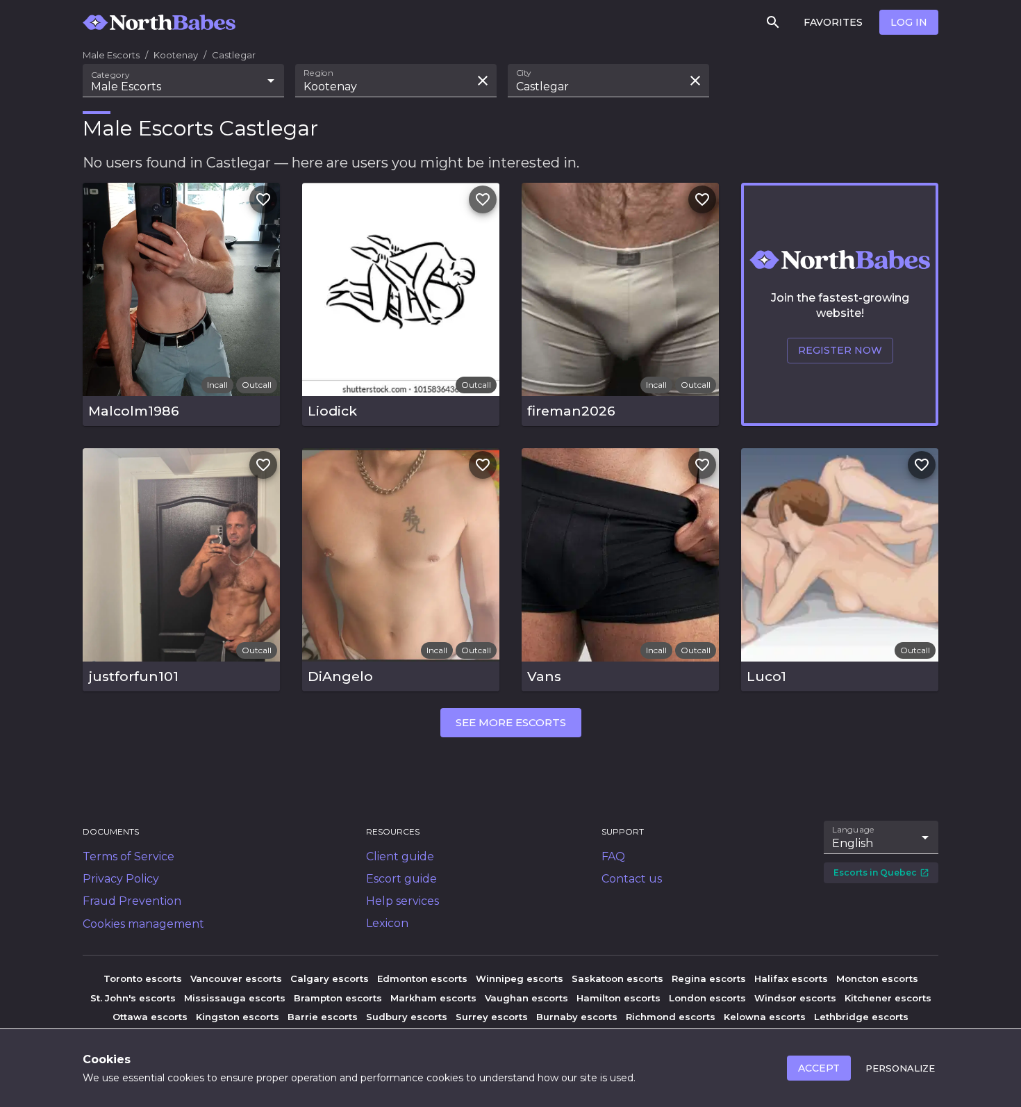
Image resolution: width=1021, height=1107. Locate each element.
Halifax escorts (791, 978)
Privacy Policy (121, 878)
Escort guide (401, 878)
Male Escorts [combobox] (126, 86)
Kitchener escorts (888, 997)
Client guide (400, 856)
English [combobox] (852, 843)
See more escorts (511, 722)
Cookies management (143, 923)
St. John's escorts (133, 997)
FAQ (613, 856)
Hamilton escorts (618, 997)
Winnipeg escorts (519, 978)
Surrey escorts (492, 1016)
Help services (402, 901)
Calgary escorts (329, 978)
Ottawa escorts (150, 1016)
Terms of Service (128, 856)
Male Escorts (111, 54)
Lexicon (387, 923)
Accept (819, 1068)
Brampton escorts (338, 997)
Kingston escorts (237, 1016)
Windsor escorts (795, 997)
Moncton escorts (877, 978)
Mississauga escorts (234, 997)
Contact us (631, 878)
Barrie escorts (323, 1016)
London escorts (707, 997)
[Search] (773, 22)
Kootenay (175, 54)
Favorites (833, 22)
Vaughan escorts (526, 997)
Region (318, 73)
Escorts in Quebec (875, 872)
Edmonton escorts (422, 978)
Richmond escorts (670, 1016)
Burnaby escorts (576, 1016)
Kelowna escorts (765, 1016)
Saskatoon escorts (617, 978)
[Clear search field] (483, 81)
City (523, 73)
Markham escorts (433, 997)
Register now (840, 350)
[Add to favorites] (263, 199)
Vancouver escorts (236, 978)
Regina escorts (709, 978)
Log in (908, 22)
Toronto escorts (142, 978)
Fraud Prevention (132, 901)
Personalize (900, 1068)
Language (853, 830)
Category (110, 75)
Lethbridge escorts (861, 1016)
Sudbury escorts (406, 1016)
